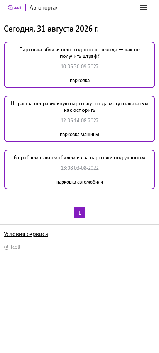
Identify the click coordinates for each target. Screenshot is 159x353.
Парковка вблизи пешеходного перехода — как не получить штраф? (79, 52)
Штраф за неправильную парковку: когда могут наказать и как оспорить (79, 106)
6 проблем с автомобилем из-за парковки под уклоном (79, 157)
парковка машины (79, 134)
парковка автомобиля (79, 182)
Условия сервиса (26, 234)
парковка (80, 80)
